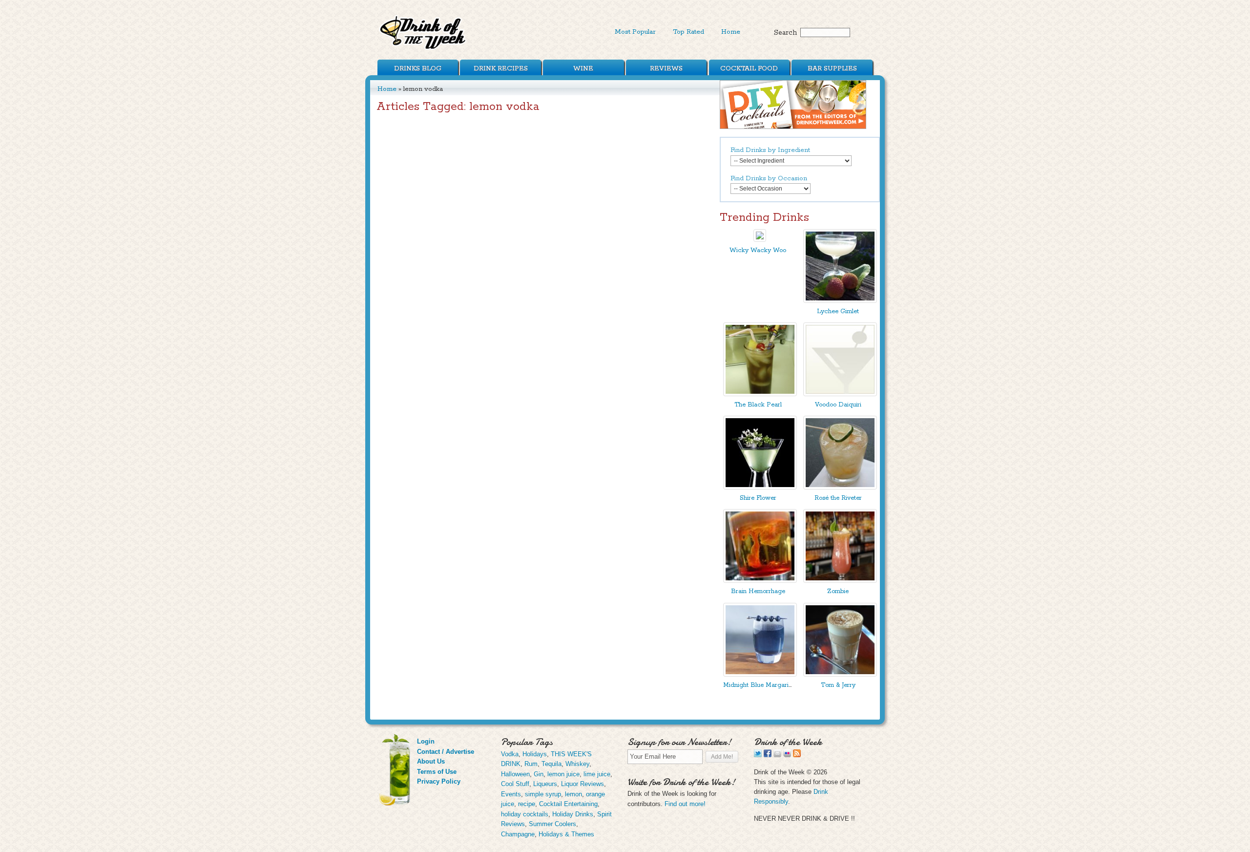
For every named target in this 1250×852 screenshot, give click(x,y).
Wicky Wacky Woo (757, 250)
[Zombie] (840, 580)
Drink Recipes (501, 68)
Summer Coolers (552, 824)
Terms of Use (437, 771)
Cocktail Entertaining (568, 804)
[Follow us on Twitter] (758, 755)
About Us (431, 761)
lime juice (596, 774)
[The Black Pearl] (760, 394)
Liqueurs (545, 784)
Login (426, 741)
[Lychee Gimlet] (840, 300)
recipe (526, 804)
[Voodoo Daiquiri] (840, 394)
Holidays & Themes (566, 834)
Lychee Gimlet (838, 311)
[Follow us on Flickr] (787, 755)
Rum (531, 763)
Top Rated (688, 31)
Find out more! (685, 804)
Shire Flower (758, 498)
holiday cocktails (524, 814)
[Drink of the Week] (423, 49)
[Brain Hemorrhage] (760, 580)
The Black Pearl (758, 405)
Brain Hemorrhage (758, 591)
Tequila (552, 763)
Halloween (515, 774)
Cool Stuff (515, 784)
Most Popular (635, 31)
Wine (583, 68)
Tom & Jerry (838, 685)
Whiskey (577, 763)
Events (511, 794)
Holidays (534, 754)
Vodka (510, 754)
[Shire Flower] (760, 487)
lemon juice (563, 774)
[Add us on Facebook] (767, 755)
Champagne (518, 834)
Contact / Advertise (445, 751)
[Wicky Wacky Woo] (759, 239)
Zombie (838, 591)
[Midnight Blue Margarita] (760, 674)
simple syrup (543, 794)
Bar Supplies (832, 68)
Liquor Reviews (582, 784)
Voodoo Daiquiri (838, 405)
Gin (538, 774)
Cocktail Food (749, 68)
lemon (573, 794)
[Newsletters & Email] (777, 755)
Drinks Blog (417, 68)
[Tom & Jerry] (840, 674)
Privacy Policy (438, 781)
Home (730, 31)
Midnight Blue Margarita (758, 685)
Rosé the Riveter (838, 498)
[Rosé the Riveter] (840, 487)
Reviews (666, 68)
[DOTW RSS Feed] (797, 755)
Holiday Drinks (572, 814)
